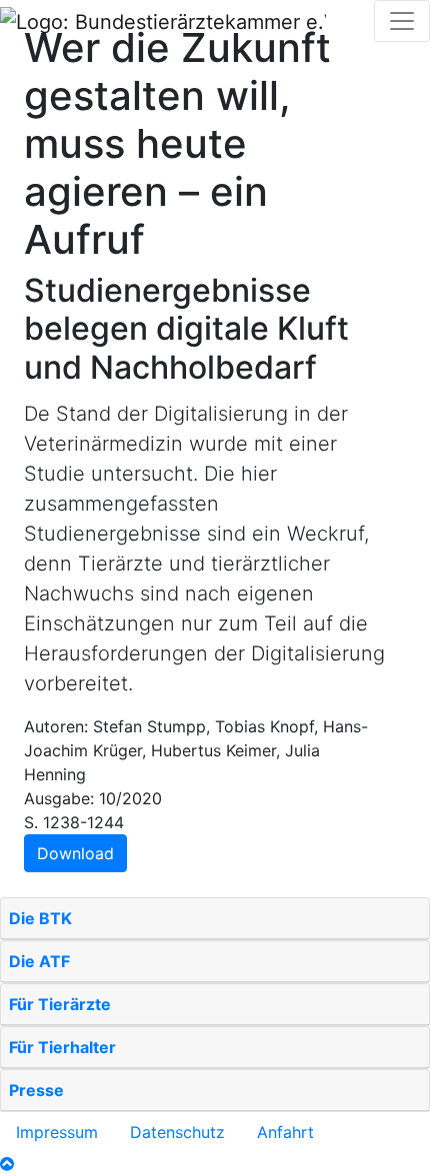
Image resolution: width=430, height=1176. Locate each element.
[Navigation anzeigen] (402, 21)
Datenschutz (177, 1132)
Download (75, 853)
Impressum (57, 1132)
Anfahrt (285, 1132)
